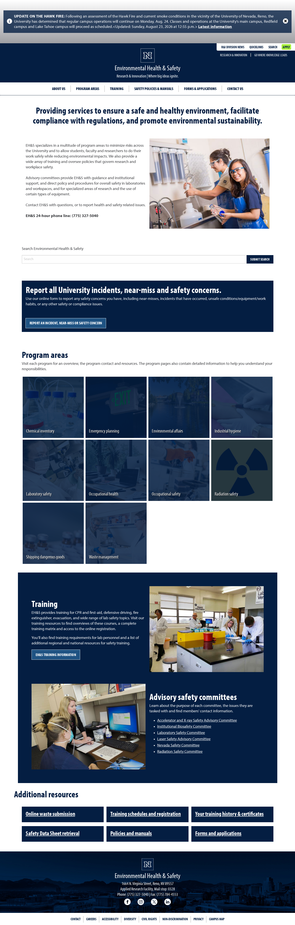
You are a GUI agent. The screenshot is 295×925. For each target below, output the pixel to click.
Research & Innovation (233, 55)
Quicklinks (256, 47)
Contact (76, 919)
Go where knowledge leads (270, 55)
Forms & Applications (200, 88)
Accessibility (110, 919)
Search (272, 47)
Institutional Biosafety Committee (184, 727)
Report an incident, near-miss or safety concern (66, 322)
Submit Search (260, 259)
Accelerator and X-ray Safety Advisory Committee (197, 720)
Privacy (198, 919)
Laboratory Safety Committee (181, 733)
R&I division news (232, 47)
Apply (286, 47)
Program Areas (87, 88)
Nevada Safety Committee (178, 745)
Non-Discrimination (175, 919)
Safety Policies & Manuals (153, 88)
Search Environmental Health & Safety (52, 249)
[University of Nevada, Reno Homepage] (148, 864)
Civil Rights (149, 919)
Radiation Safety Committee (180, 752)
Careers (91, 919)
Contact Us (235, 88)
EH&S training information (56, 654)
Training (117, 88)
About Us (58, 88)
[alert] (147, 21)
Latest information (215, 27)
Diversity (130, 919)
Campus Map (216, 919)
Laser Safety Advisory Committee (184, 739)
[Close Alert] (285, 21)
